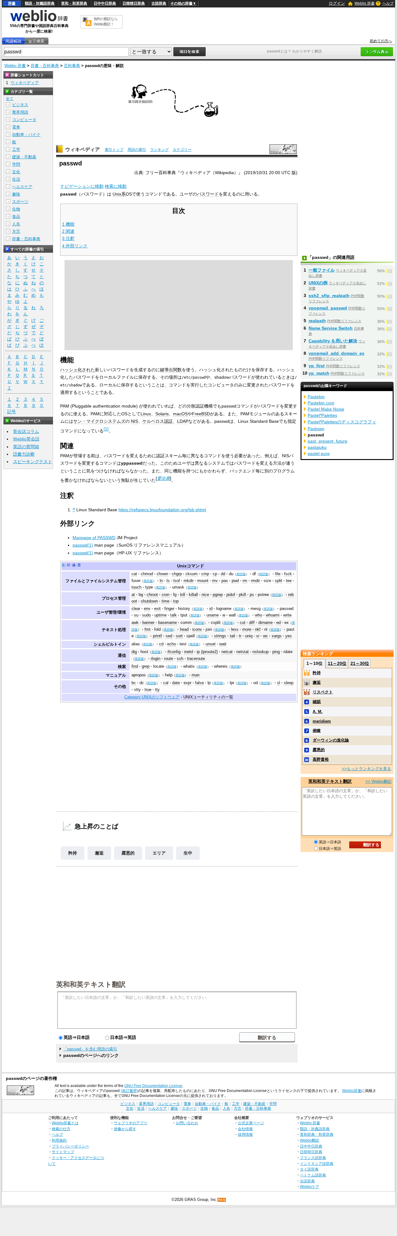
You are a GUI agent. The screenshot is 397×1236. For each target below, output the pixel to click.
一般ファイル (322, 270)
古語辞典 (158, 3)
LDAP (182, 421)
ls (168, 581)
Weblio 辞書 (365, 3)
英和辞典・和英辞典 (316, 1134)
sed (169, 636)
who (258, 615)
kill (182, 595)
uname (213, 615)
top (176, 601)
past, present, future (327, 441)
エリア (159, 852)
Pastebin (316, 396)
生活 (16, 179)
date (176, 683)
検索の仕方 (61, 1129)
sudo (146, 615)
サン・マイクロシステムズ (99, 421)
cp (215, 574)
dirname (265, 622)
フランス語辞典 (313, 1158)
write (287, 615)
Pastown (316, 428)
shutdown (149, 601)
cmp (205, 574)
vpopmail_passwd (328, 307)
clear (136, 609)
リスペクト (323, 692)
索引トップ (114, 149)
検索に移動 (116, 186)
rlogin (155, 658)
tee (289, 581)
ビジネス (20, 104)
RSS (221, 1200)
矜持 (72, 852)
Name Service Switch (331, 328)
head (184, 629)
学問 (16, 164)
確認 (317, 701)
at (133, 595)
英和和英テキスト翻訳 (91, 984)
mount (202, 581)
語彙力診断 (24, 454)
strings (220, 636)
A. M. (318, 711)
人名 (16, 224)
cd (161, 644)
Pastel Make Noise (326, 409)
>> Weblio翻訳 (378, 781)
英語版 (241, 574)
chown (162, 574)
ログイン (337, 3)
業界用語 (20, 112)
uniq (248, 636)
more (246, 629)
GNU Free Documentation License (153, 1086)
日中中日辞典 (105, 3)
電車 (16, 127)
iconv (197, 629)
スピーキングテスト (32, 461)
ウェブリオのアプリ (130, 1123)
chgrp (177, 574)
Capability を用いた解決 (333, 340)
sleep (288, 683)
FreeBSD (201, 413)
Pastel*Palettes (322, 415)
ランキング (159, 149)
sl (278, 683)
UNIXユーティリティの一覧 (208, 697)
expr (187, 683)
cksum (191, 574)
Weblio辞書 (351, 1091)
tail (232, 636)
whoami (272, 615)
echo (171, 644)
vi (257, 636)
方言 (16, 231)
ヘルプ (388, 3)
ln (161, 581)
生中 (188, 852)
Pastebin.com (321, 402)
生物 (16, 209)
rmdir (255, 581)
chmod (147, 574)
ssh (180, 658)
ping (276, 652)
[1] (106, 428)
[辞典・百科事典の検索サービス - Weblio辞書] (39, 20)
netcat (227, 652)
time (165, 601)
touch (136, 587)
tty (157, 690)
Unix (182, 565)
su (136, 615)
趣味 (16, 194)
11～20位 (337, 663)
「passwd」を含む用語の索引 (90, 1049)
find (135, 666)
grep (145, 666)
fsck (288, 574)
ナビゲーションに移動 (82, 186)
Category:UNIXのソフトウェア (152, 697)
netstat (242, 652)
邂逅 (99, 852)
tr (240, 636)
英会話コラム (26, 431)
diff (252, 622)
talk (173, 615)
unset (211, 644)
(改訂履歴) (129, 1091)
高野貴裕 (321, 759)
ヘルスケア (22, 186)
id (210, 609)
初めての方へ (381, 41)
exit (157, 609)
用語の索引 (136, 149)
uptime (160, 615)
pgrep (218, 595)
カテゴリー (182, 149)
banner (148, 622)
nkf (258, 629)
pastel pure (319, 453)
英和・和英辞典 (74, 3)
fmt (147, 629)
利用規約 (59, 1140)
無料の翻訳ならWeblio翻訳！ (106, 21)
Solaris (162, 413)
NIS (134, 421)
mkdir (189, 581)
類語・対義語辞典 (40, 3)
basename (167, 622)
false (199, 683)
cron (165, 595)
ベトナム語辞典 (313, 1175)
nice (205, 595)
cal (165, 683)
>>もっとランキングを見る (366, 768)
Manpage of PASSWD (94, 537)
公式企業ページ (251, 1123)
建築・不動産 (24, 157)
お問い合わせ (187, 1123)
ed (278, 622)
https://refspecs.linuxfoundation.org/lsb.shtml (162, 509)
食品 (16, 216)
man (195, 675)
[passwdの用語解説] (13, 41)
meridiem (322, 721)
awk (135, 622)
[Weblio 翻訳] (87, 21)
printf (157, 636)
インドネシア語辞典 (316, 1164)
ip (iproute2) (207, 652)
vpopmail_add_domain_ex (336, 353)
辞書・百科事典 (45, 65)
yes (288, 636)
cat (134, 574)
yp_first (317, 365)
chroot (152, 595)
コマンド (195, 565)
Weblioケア (309, 1186)
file (277, 574)
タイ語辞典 (309, 1169)
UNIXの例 (318, 282)
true (148, 690)
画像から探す (125, 1129)
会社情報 (245, 1129)
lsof (176, 581)
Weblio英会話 (26, 438)
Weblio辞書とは (65, 1123)
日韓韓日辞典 (134, 3)
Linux (146, 413)
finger (169, 609)
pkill (242, 595)
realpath (317, 320)
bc (134, 683)
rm (245, 581)
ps (252, 595)
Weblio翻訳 (309, 1140)
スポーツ (20, 201)
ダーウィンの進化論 (331, 740)
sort (179, 636)
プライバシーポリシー (70, 1146)
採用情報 (245, 1134)
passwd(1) (83, 545)
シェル (100, 644)
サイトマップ (63, 1152)
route (168, 658)
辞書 (12, 3)
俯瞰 (317, 730)
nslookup (260, 652)
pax (224, 581)
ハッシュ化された (77, 369)
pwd (235, 581)
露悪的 (128, 852)
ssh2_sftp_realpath (329, 295)
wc (265, 636)
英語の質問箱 (26, 446)
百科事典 (72, 65)
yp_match (319, 373)
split (278, 581)
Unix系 (119, 194)
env (147, 609)
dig (134, 652)
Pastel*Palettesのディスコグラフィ (342, 421)
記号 (11, 411)
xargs (277, 636)
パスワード (208, 194)
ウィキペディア (82, 149)
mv (215, 581)
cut (242, 622)
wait (222, 644)
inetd (188, 652)
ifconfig (174, 652)
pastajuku (317, 447)
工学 (16, 149)
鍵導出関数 (171, 369)
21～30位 (359, 663)
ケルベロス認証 (157, 421)
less (235, 629)
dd (223, 574)
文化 (16, 171)
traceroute (196, 658)
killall (193, 595)
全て (9, 99)
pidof (230, 595)
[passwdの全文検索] (36, 41)
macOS (180, 413)
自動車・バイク (26, 134)
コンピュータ (24, 119)
